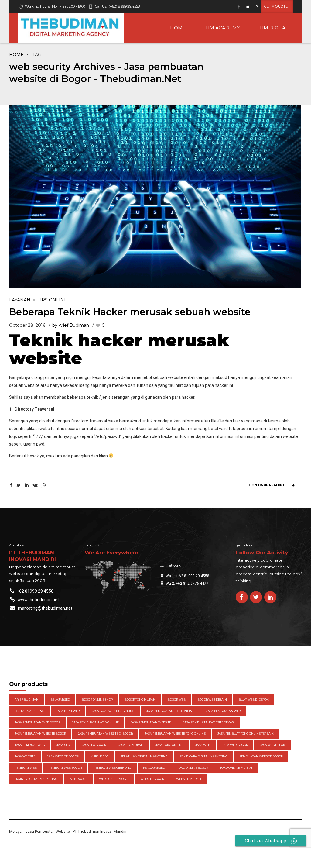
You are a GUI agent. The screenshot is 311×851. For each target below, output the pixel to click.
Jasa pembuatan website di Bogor (105, 733)
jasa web (202, 744)
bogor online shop (97, 699)
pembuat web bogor (65, 767)
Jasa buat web (68, 711)
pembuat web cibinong (112, 767)
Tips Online (52, 300)
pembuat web (26, 767)
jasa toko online (169, 744)
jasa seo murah (130, 744)
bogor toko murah (140, 699)
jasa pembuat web (30, 744)
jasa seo (63, 744)
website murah (188, 778)
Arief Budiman (27, 699)
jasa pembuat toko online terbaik (245, 733)
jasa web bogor (235, 744)
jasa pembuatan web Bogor (37, 722)
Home (16, 54)
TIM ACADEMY (222, 28)
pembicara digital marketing (203, 756)
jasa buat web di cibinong (113, 711)
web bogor (78, 778)
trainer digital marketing (36, 778)
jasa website (25, 756)
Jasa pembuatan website (151, 722)
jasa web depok (272, 744)
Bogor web (177, 699)
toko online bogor (192, 767)
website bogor (152, 778)
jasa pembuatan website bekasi (208, 722)
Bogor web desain (212, 699)
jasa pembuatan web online (95, 722)
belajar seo (60, 699)
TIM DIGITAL (273, 28)
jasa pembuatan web (223, 711)
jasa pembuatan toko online (170, 711)
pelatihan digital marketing (144, 756)
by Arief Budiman (70, 325)
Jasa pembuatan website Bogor (40, 733)
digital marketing (29, 711)
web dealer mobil (113, 778)
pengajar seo (154, 767)
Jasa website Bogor (63, 756)
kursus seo (99, 756)
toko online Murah (236, 767)
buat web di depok (254, 699)
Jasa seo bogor (94, 744)
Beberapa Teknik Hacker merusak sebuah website (130, 312)
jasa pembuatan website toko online (175, 733)
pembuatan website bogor (261, 756)
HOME (178, 28)
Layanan (19, 300)
